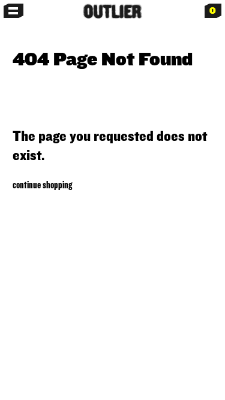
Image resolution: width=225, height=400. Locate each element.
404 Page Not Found (103, 58)
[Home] (112, 11)
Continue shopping (42, 184)
